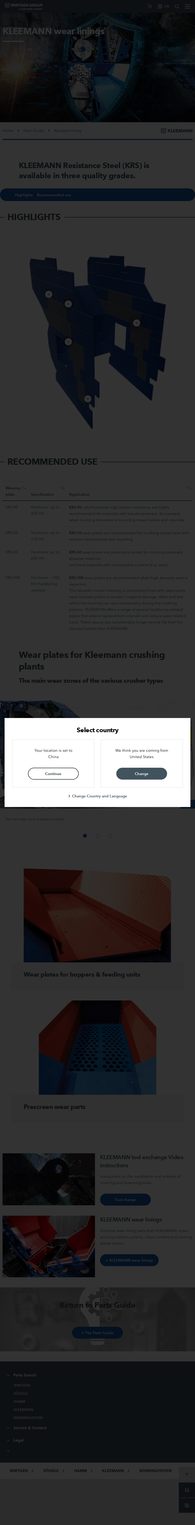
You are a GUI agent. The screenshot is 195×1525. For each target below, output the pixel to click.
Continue (53, 773)
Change (142, 773)
